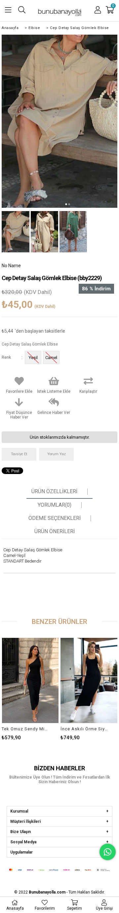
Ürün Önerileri (54, 531)
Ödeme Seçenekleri (54, 518)
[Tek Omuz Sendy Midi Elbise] (30, 680)
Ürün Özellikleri (54, 491)
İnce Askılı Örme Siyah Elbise (84, 728)
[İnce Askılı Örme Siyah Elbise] (88, 680)
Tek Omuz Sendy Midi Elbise (26, 728)
